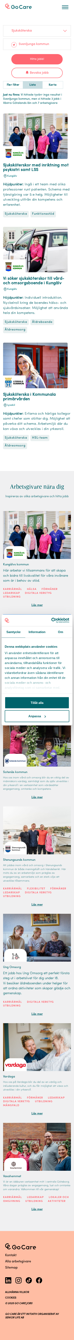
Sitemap (11, 1267)
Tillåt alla (37, 702)
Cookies (10, 1298)
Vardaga (9, 1076)
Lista (32, 84)
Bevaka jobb (39, 73)
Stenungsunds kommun (19, 860)
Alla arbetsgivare (18, 1261)
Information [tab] (37, 631)
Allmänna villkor (17, 1292)
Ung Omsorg (12, 967)
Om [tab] (60, 631)
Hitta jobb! (37, 59)
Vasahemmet (12, 1176)
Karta (53, 84)
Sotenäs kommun (15, 772)
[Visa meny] (65, 7)
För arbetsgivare (22, 6)
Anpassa (34, 716)
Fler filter (13, 84)
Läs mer (37, 605)
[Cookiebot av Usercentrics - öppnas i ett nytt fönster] (52, 620)
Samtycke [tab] (13, 631)
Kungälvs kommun (16, 564)
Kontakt (10, 1255)
